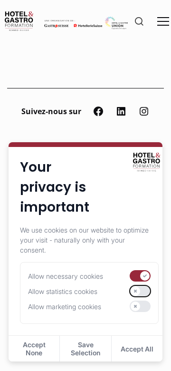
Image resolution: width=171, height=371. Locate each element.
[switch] (140, 276)
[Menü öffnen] (163, 21)
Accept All (137, 349)
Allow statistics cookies (62, 291)
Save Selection (85, 349)
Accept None (34, 349)
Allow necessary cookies (65, 276)
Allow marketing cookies (64, 307)
